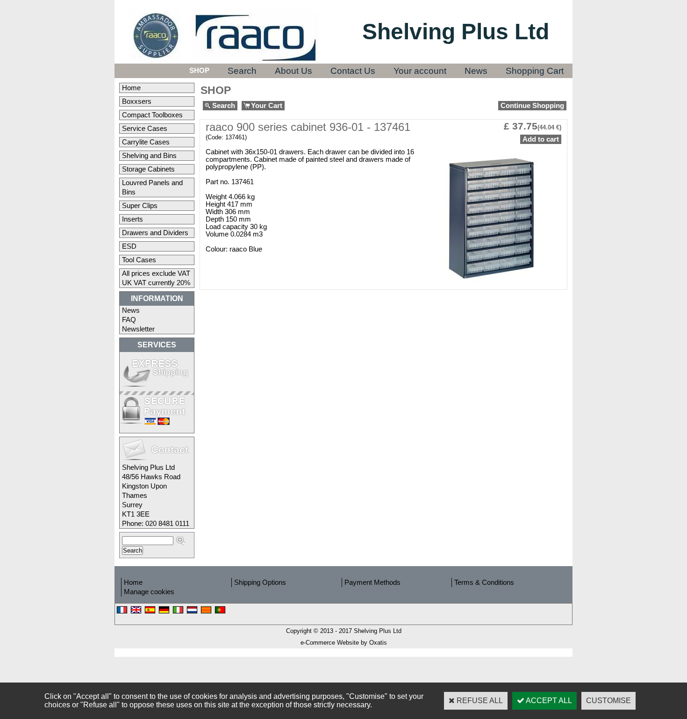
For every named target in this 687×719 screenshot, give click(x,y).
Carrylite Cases (146, 142)
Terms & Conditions (484, 582)
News (476, 71)
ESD (129, 246)
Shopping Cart (535, 71)
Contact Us (352, 71)
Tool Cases (139, 260)
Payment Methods (372, 582)
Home (131, 88)
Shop (199, 70)
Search (242, 71)
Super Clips (139, 205)
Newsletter (138, 329)
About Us (293, 71)
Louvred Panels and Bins (152, 187)
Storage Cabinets (148, 169)
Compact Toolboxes (152, 115)
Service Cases (144, 128)
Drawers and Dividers (155, 233)
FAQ (129, 320)
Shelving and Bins (149, 155)
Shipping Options (260, 582)
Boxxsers (136, 101)
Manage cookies (149, 592)
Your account (420, 71)
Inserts (132, 219)
